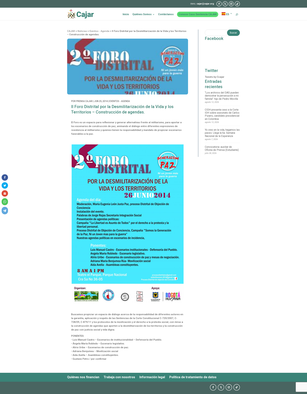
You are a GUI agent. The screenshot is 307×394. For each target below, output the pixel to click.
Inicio (126, 14)
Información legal (152, 377)
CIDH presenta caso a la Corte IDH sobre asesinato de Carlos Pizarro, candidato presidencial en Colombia (222, 114)
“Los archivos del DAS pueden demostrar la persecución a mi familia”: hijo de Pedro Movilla (222, 95)
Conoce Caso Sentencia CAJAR (198, 14)
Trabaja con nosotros (119, 377)
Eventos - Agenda (119, 101)
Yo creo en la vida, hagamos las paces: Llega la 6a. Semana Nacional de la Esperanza (222, 132)
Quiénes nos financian (83, 377)
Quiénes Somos (142, 14)
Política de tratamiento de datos (192, 377)
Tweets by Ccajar (214, 76)
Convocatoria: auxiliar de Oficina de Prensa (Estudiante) (222, 148)
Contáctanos (166, 14)
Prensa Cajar (84, 101)
